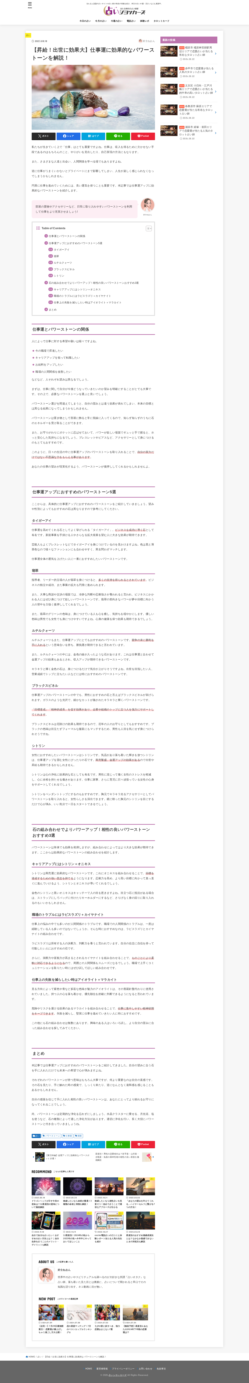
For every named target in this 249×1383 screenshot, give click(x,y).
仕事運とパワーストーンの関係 (67, 236)
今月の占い (101, 21)
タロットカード (162, 21)
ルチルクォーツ (63, 262)
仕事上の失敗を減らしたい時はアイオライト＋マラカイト (88, 302)
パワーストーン (52, 1136)
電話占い (131, 21)
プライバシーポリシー (123, 1368)
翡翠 (56, 256)
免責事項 (161, 1368)
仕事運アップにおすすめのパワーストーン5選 (75, 243)
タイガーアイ (61, 249)
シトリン (59, 275)
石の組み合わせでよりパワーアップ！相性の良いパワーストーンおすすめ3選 (94, 283)
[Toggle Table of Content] (147, 228)
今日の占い (85, 21)
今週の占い (116, 21)
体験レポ (144, 21)
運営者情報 (102, 1368)
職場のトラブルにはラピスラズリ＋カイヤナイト (82, 296)
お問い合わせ (145, 1368)
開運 (80, 1136)
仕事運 (69, 1136)
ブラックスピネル (64, 269)
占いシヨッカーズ (118, 1375)
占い (28, 35)
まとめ (53, 309)
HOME (32, 1357)
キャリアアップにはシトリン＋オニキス (77, 289)
